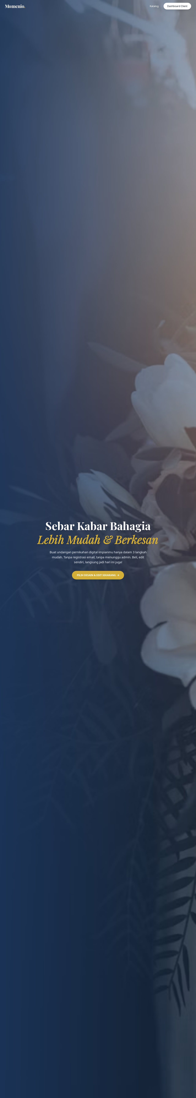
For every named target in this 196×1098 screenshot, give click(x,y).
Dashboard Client (177, 6)
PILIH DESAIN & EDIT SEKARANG (96, 575)
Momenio (15, 6)
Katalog (154, 6)
